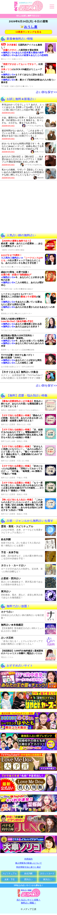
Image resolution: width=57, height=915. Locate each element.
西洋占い (28, 879)
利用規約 (28, 859)
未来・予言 (9, 879)
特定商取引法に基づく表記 (28, 867)
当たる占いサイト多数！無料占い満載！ (29, 901)
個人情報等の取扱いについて (28, 863)
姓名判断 (28, 873)
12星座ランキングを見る (28, 32)
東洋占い (47, 879)
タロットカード (47, 873)
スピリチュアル (9, 873)
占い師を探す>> (46, 92)
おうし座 (30, 26)
